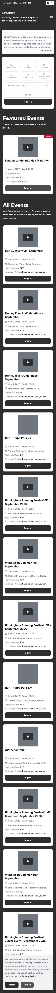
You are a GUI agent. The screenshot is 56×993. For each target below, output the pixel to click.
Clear (28, 94)
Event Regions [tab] (28, 77)
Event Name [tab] (11, 67)
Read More (46, 50)
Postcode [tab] (28, 67)
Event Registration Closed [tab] (44, 77)
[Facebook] (48, 3)
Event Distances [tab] (11, 77)
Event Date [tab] (44, 67)
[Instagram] (52, 3)
